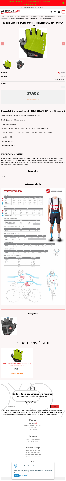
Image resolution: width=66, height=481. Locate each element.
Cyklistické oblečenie (21, 16)
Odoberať (54, 406)
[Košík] (59, 11)
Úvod (2, 16)
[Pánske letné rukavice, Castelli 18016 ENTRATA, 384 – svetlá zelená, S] (33, 43)
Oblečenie (10, 16)
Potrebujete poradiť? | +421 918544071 (33, 7)
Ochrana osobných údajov (33, 452)
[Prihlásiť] (55, 11)
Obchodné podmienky (33, 450)
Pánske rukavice (50, 16)
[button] (51, 11)
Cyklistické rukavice (37, 16)
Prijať (16, 475)
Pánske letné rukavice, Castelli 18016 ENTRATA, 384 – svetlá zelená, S (17, 364)
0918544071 (34, 441)
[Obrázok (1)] (9, 326)
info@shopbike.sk (35, 439)
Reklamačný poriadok (33, 456)
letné (59, 16)
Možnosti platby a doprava (33, 454)
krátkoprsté (4, 18)
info (39, 400)
